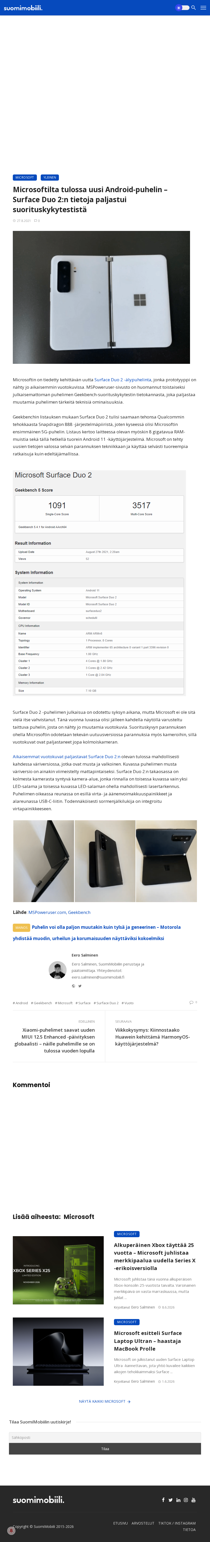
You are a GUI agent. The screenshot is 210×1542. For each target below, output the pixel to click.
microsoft (65, 1003)
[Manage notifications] (11, 1531)
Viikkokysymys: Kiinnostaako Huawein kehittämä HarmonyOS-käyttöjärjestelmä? (152, 1037)
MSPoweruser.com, (47, 912)
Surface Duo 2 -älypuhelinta (122, 380)
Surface (84, 1003)
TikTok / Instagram (177, 1523)
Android (22, 1003)
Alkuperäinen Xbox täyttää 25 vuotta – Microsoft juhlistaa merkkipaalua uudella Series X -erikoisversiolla (154, 1256)
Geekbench (79, 912)
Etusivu (120, 1523)
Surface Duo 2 (108, 1003)
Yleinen (50, 177)
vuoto (129, 1003)
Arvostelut (143, 1523)
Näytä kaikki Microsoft (102, 1401)
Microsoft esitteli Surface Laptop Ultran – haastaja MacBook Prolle (148, 1340)
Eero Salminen (85, 955)
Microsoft (25, 177)
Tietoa (189, 1529)
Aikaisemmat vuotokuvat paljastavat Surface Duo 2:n (66, 756)
